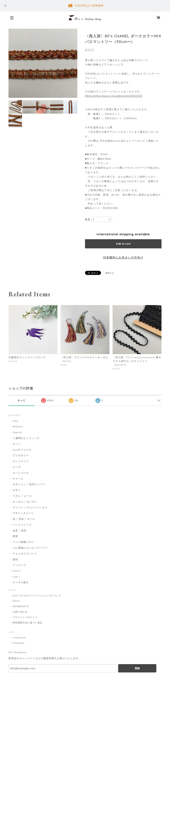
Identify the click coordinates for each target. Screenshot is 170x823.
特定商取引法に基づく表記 (27, 622)
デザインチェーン (23, 513)
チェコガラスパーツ (25, 553)
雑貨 (15, 536)
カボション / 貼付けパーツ (29, 484)
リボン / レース (22, 495)
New (15, 420)
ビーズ (17, 467)
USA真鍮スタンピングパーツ (30, 547)
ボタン (17, 490)
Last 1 (16, 576)
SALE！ (17, 570)
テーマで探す (21, 582)
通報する (109, 273)
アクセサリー (21, 455)
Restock (18, 426)
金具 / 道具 (20, 530)
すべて (21, 400)
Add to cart (123, 243)
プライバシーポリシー (25, 617)
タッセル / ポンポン (25, 501)
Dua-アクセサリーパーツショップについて (37, 595)
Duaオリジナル (22, 449)
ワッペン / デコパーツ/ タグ (30, 507)
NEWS (16, 601)
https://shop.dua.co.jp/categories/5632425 (113, 95)
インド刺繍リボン (23, 541)
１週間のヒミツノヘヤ (26, 438)
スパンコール (21, 472)
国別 (15, 559)
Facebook (18, 642)
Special (17, 432)
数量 (87, 219)
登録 (137, 668)
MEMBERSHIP (21, 606)
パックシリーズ (22, 524)
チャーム (18, 478)
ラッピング (19, 565)
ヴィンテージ (21, 461)
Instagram (19, 637)
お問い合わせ (20, 611)
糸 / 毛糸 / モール (24, 518)
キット (17, 443)
